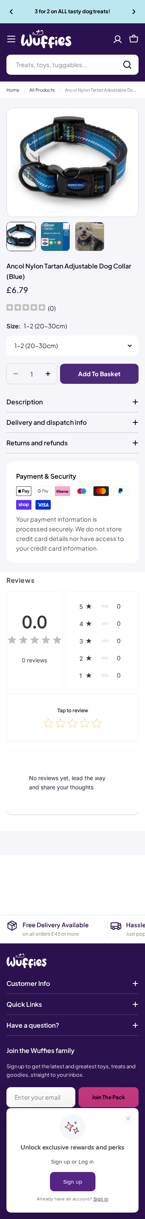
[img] (25, 308)
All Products (42, 89)
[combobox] (72, 65)
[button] (11, 11)
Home (12, 89)
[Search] (127, 65)
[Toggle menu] (11, 39)
